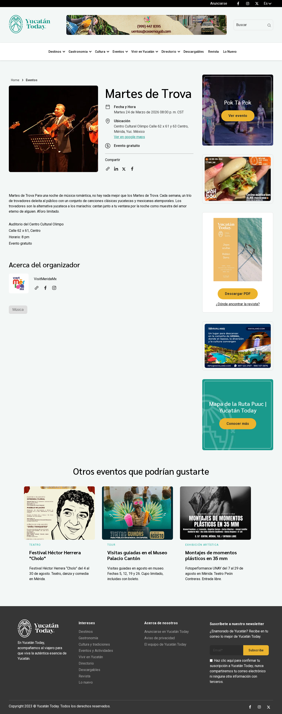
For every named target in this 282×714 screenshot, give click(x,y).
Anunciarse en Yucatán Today (166, 632)
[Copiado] (107, 170)
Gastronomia (78, 51)
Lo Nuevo (230, 51)
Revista (213, 51)
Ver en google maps (129, 137)
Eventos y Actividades (96, 650)
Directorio (168, 51)
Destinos (54, 51)
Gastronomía (88, 638)
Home (15, 80)
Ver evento (237, 116)
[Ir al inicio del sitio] (29, 32)
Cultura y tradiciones (94, 644)
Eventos (118, 51)
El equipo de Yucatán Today (165, 644)
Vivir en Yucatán (142, 51)
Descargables (194, 51)
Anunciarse (218, 3)
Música (18, 309)
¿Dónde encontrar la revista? (238, 304)
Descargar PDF (237, 294)
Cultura (100, 51)
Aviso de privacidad (159, 638)
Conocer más (237, 424)
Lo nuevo (86, 682)
